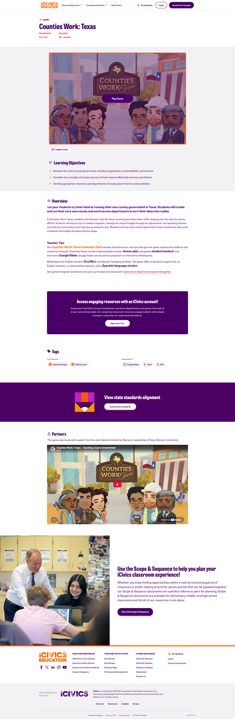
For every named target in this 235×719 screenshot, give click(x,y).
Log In (161, 5)
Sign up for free (117, 323)
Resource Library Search (83, 663)
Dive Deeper (109, 663)
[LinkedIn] (53, 667)
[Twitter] (47, 667)
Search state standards (120, 406)
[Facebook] (41, 667)
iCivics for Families (144, 663)
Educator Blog (110, 667)
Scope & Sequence (80, 671)
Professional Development (116, 671)
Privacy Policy (124, 715)
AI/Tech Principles (140, 715)
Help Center (116, 5)
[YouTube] (65, 667)
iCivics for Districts (144, 658)
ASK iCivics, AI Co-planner (83, 658)
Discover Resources (70, 5)
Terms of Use (111, 715)
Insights (125, 703)
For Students (146, 5)
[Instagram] (59, 667)
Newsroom (113, 703)
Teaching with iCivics (95, 5)
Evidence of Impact (144, 667)
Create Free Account (181, 5)
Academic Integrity (95, 715)
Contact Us (141, 676)
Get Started (109, 658)
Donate (136, 703)
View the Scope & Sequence (135, 611)
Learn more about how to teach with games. (147, 271)
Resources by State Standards (85, 667)
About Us (100, 703)
